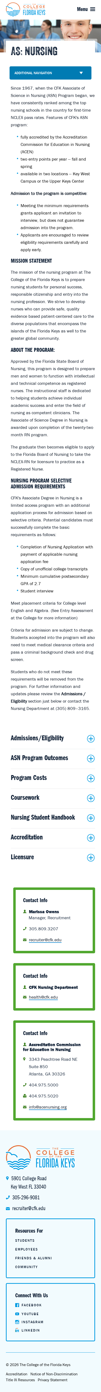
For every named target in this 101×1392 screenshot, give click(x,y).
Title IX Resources (20, 1380)
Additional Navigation (33, 73)
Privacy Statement (52, 1380)
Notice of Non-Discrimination (54, 1374)
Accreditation (16, 1374)
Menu (82, 9)
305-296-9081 (26, 1197)
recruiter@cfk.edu (28, 1208)
